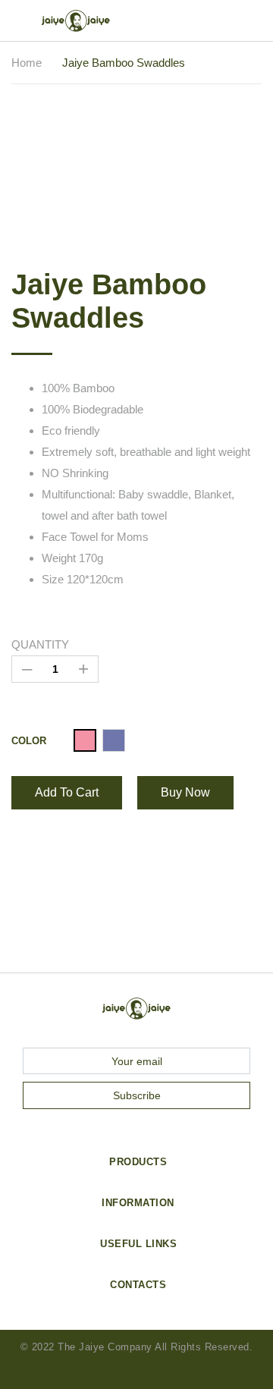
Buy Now (185, 792)
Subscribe (137, 1095)
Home (26, 62)
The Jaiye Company (105, 1347)
